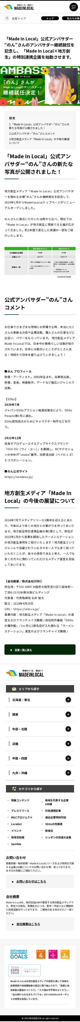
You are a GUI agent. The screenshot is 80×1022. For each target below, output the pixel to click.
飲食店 (49, 830)
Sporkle (16, 844)
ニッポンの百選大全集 (58, 837)
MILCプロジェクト (22, 817)
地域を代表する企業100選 (56, 802)
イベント (16, 830)
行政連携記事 (53, 810)
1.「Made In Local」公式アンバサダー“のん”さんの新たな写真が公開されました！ (39, 126)
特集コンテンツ (20, 800)
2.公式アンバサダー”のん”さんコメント (32, 133)
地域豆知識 (17, 837)
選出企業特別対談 (55, 817)
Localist (16, 824)
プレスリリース (20, 810)
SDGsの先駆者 (54, 824)
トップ (50, 18)
